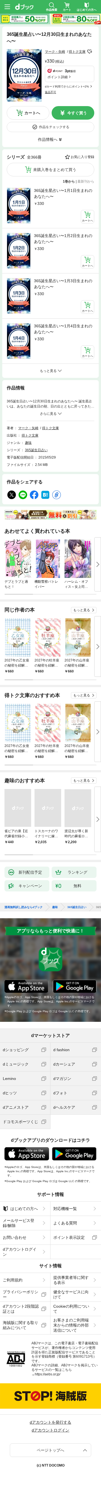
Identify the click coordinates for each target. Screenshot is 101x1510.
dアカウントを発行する (50, 1422)
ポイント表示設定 (69, 1237)
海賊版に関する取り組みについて (20, 1325)
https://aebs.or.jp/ (47, 1374)
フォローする (89, 51)
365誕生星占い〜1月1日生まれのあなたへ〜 (63, 193)
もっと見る (81, 610)
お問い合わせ (14, 1237)
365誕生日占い (36, 450)
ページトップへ (50, 1450)
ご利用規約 (12, 1280)
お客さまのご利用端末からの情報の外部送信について (71, 1325)
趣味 (28, 443)
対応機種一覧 (65, 1208)
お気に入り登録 (82, 157)
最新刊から (85, 181)
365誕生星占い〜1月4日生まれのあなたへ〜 (63, 329)
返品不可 (50, 92)
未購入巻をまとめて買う (54, 169)
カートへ (32, 113)
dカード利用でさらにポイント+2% (67, 86)
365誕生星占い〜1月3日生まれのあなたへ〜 (63, 284)
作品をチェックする (54, 127)
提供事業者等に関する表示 (71, 1280)
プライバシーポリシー (20, 1294)
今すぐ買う (77, 113)
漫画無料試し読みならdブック (23, 907)
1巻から (69, 181)
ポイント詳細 (57, 77)
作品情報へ (48, 139)
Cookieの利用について (71, 1309)
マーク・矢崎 (55, 52)
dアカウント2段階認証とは (21, 1309)
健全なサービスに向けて (71, 1294)
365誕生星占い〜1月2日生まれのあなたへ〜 (63, 238)
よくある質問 (65, 1223)
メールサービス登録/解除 (18, 1223)
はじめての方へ (24, 1208)
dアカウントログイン (19, 1252)
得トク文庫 (77, 52)
